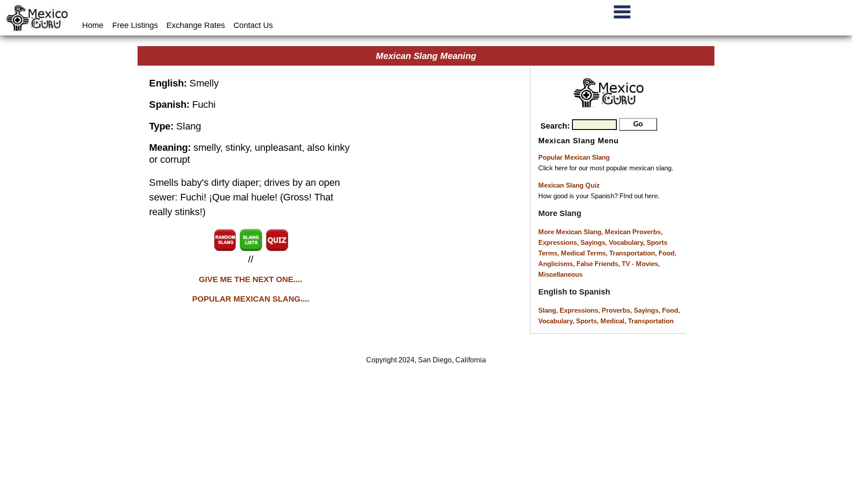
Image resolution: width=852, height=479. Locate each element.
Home (94, 25)
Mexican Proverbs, (634, 232)
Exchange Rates (195, 25)
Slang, (549, 310)
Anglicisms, (557, 263)
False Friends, (599, 263)
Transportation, (634, 253)
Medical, (614, 321)
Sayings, (594, 242)
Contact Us (253, 25)
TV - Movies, (641, 263)
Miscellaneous (560, 274)
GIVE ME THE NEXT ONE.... (250, 279)
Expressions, (558, 242)
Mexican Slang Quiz (569, 185)
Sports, (588, 321)
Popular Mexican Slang (574, 157)
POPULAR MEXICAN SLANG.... (250, 298)
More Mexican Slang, (571, 232)
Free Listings (135, 25)
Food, (667, 253)
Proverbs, (618, 310)
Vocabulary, (628, 242)
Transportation (651, 321)
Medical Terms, (585, 253)
